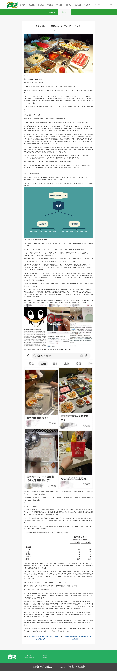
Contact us (45, 657)
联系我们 (46, 655)
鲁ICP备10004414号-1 (78, 667)
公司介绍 (28, 655)
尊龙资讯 (52, 12)
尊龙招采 (65, 12)
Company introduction (29, 657)
